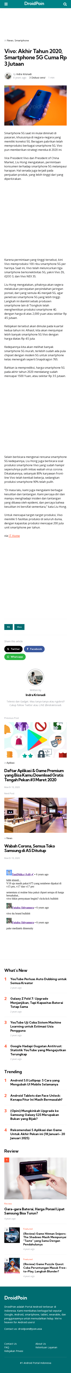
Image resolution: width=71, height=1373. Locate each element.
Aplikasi (10, 762)
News (10, 40)
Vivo (19, 627)
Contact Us (10, 1343)
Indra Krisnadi (24, 74)
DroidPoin (34, 3)
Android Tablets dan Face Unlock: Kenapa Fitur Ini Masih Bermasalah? (36, 1098)
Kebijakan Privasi (13, 1351)
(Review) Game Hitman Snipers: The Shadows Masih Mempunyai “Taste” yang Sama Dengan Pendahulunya (44, 1239)
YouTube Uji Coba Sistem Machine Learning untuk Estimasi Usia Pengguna (35, 1026)
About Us (41, 1343)
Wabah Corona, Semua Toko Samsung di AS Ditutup (29, 848)
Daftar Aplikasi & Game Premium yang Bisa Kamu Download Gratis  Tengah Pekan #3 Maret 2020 (34, 775)
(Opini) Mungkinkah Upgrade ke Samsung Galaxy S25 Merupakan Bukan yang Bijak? (34, 1115)
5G (8, 627)
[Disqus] (35, 911)
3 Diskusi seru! (37, 77)
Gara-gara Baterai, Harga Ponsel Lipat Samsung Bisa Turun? (34, 1211)
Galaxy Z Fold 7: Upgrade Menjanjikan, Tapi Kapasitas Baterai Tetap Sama (36, 1003)
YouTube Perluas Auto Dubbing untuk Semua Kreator (38, 981)
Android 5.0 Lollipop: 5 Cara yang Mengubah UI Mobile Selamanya (35, 1082)
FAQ (6, 1347)
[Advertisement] (35, 21)
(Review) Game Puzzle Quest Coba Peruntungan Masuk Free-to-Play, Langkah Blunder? (45, 1267)
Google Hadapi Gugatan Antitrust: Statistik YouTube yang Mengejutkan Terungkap (38, 1050)
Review (8, 1203)
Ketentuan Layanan (46, 1347)
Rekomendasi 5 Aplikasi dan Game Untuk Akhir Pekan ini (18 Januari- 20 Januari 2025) (37, 1134)
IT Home (14, 536)
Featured (28, 1229)
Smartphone (22, 40)
